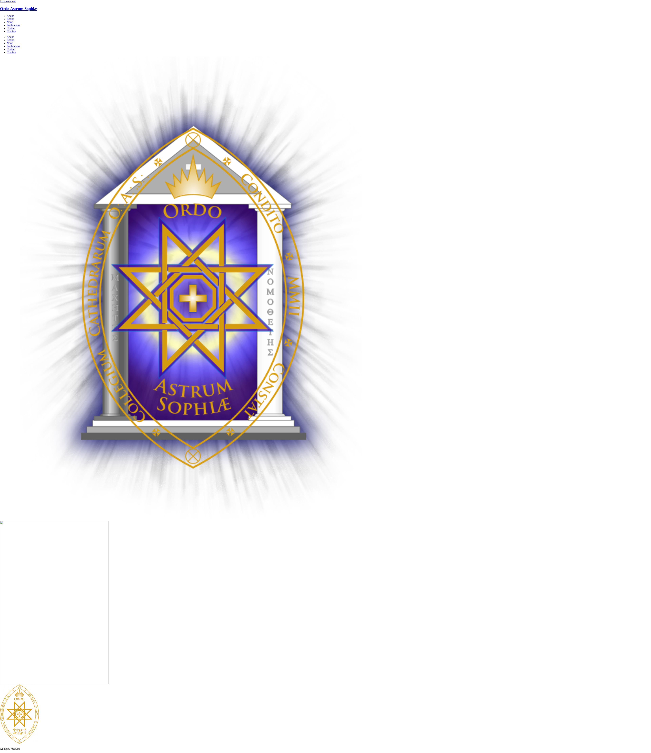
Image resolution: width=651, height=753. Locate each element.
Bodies (10, 18)
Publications (13, 25)
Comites (11, 31)
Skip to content (8, 1)
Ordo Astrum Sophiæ (18, 8)
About (10, 15)
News (10, 22)
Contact (11, 28)
